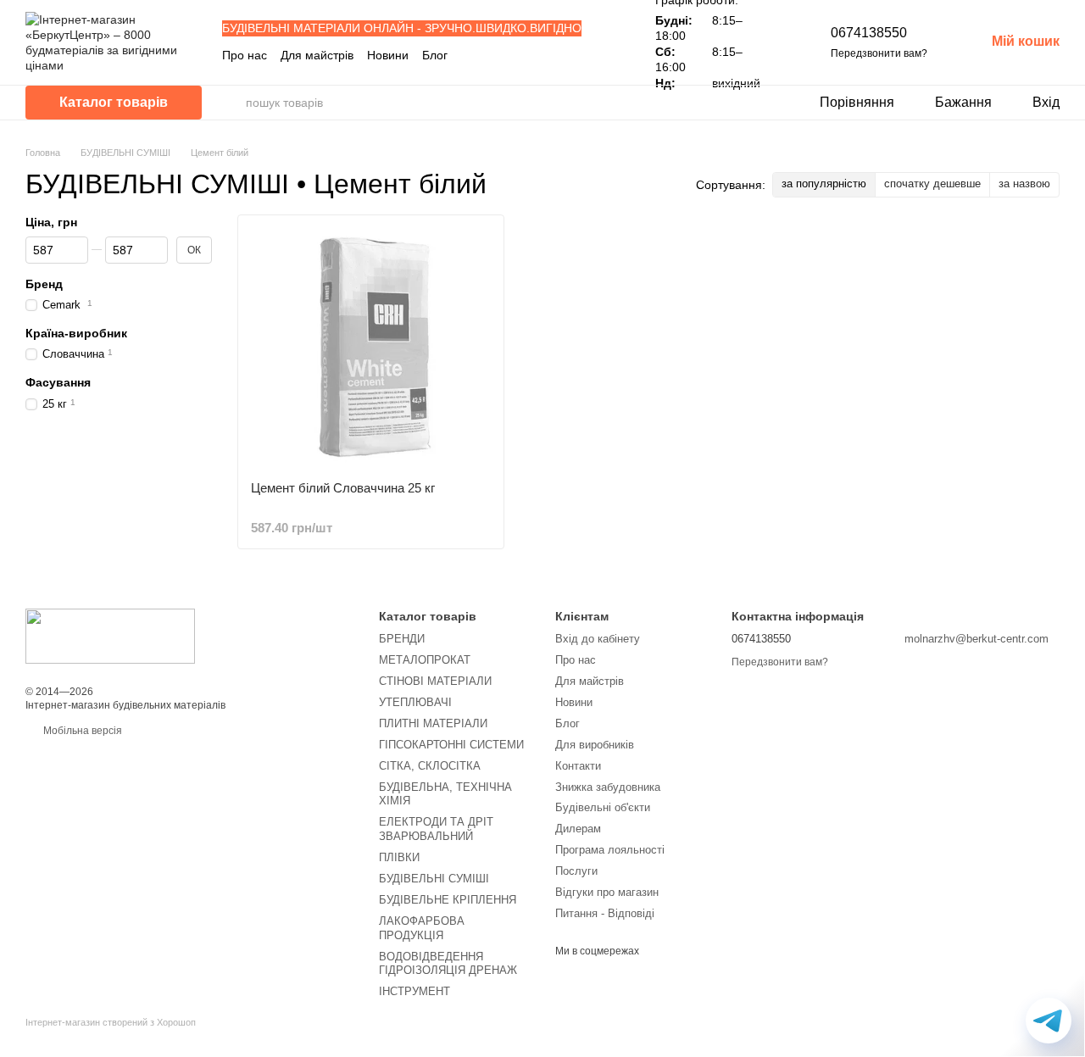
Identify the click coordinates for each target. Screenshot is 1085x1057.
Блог (435, 55)
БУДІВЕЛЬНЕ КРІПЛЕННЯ (447, 899)
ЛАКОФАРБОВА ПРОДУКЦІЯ (422, 928)
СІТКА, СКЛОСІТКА (430, 765)
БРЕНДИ (402, 638)
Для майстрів (317, 55)
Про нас (244, 55)
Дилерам (578, 828)
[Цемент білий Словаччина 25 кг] (371, 348)
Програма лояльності (610, 849)
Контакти (578, 765)
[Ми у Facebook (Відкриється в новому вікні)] (560, 55)
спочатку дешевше (932, 183)
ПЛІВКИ (399, 857)
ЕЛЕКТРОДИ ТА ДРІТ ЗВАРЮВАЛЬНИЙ (436, 829)
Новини (388, 55)
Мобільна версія (81, 731)
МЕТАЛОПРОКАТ (424, 660)
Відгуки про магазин (607, 892)
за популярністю (824, 183)
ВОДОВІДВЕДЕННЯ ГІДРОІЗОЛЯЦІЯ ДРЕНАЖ (448, 963)
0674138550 (869, 32)
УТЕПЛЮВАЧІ (415, 702)
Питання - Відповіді (604, 913)
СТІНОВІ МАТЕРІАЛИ (435, 681)
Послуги (576, 871)
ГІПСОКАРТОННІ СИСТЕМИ (451, 744)
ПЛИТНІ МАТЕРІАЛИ (433, 723)
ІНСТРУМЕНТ (414, 991)
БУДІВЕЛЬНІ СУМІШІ (434, 878)
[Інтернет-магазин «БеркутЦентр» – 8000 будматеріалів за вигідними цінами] (110, 636)
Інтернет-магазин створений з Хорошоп (110, 1022)
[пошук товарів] (232, 102)
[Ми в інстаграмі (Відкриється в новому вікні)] (580, 55)
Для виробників (594, 744)
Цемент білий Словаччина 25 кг (343, 488)
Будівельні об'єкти (602, 807)
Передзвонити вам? (879, 53)
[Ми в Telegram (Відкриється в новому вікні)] (601, 55)
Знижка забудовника (607, 787)
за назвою (1024, 183)
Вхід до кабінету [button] (597, 638)
